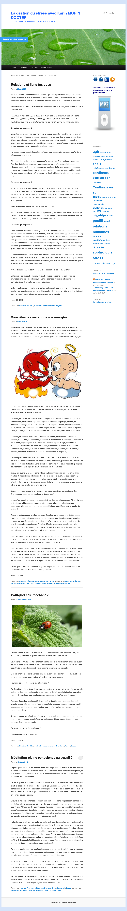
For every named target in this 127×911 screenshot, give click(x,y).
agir (96, 151)
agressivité (103, 152)
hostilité (13, 583)
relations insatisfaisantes (58, 583)
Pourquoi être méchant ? (30, 595)
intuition (96, 208)
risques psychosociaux (100, 244)
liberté (95, 211)
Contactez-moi (46, 67)
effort (109, 197)
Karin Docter (108, 208)
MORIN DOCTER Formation (103, 273)
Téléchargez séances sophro (14, 39)
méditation (23, 890)
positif (32, 583)
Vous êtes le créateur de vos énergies (39, 317)
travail (40, 890)
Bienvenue (109, 156)
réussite (98, 247)
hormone (106, 201)
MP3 (99, 211)
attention (96, 156)
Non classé (60, 746)
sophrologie (102, 252)
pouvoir (107, 221)
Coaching (30, 306)
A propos (24, 67)
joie (18, 583)
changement (105, 159)
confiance (101, 172)
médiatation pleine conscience (45, 306)
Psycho (59, 306)
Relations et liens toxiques (31, 84)
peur (27, 583)
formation (98, 200)
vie (69, 583)
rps (109, 244)
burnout (95, 159)
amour (66, 581)
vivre (108, 263)
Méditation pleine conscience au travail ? (42, 757)
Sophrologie (61, 888)
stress (35, 890)
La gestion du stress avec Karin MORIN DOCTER (45, 15)
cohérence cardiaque (104, 168)
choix (97, 163)
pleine (30, 890)
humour (106, 205)
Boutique (34, 67)
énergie (77, 581)
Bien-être (22, 306)
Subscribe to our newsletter (102, 302)
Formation (30, 888)
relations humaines (42, 583)
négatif (22, 583)
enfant (114, 197)
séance (106, 259)
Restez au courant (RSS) (105, 279)
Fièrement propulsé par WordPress (63, 902)
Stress (73, 746)
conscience (15, 890)
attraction (102, 156)
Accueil (14, 67)
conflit (72, 581)
